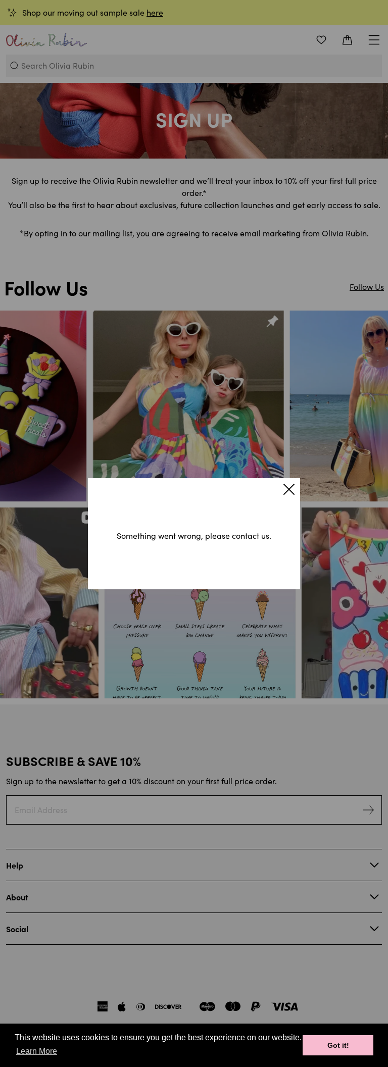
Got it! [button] (338, 1045)
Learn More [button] (36, 1051)
